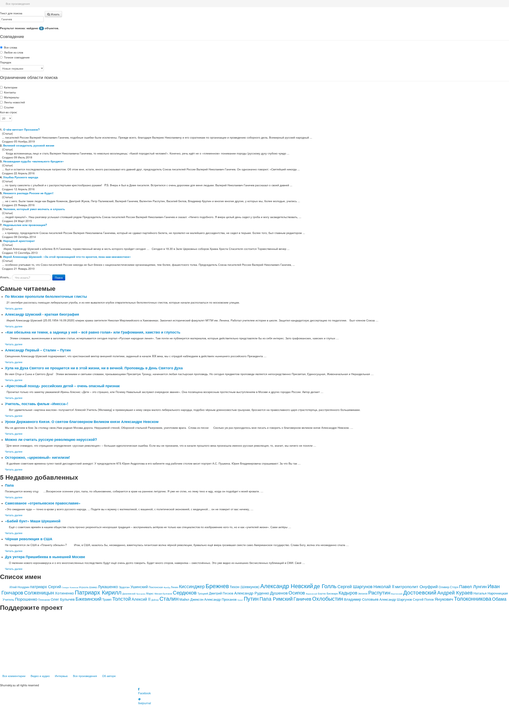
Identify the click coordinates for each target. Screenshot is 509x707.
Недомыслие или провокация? (25, 225)
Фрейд (167, 587)
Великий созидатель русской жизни (28, 145)
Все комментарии (13, 676)
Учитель (8, 599)
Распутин (379, 592)
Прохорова (140, 594)
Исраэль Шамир (88, 587)
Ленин (174, 587)
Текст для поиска (11, 13)
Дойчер (155, 599)
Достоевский (419, 592)
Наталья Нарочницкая (490, 593)
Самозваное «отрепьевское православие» (43, 502)
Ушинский (139, 586)
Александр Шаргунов (395, 599)
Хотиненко (64, 592)
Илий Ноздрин (19, 587)
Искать (54, 14)
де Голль (325, 586)
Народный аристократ (19, 241)
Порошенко (26, 599)
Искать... (5, 277)
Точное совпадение (17, 57)
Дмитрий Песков (221, 593)
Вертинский (396, 593)
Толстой (121, 598)
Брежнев (217, 586)
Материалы (11, 97)
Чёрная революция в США (28, 538)
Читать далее (13, 308)
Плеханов (44, 599)
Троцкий (202, 593)
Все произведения (85, 676)
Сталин (169, 598)
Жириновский (311, 594)
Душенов (279, 593)
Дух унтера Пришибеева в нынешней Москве (45, 556)
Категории (10, 87)
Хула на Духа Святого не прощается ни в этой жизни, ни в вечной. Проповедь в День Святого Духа (94, 367)
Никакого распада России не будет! (28, 193)
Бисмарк (332, 593)
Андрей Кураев (455, 592)
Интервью (61, 676)
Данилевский (128, 593)
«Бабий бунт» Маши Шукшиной (32, 520)
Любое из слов (13, 52)
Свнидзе (65, 587)
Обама (499, 598)
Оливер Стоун (448, 587)
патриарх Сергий (45, 586)
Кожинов (74, 587)
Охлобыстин (327, 598)
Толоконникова (472, 598)
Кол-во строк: (8, 112)
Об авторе (109, 676)
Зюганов (362, 593)
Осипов (296, 592)
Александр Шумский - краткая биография (42, 314)
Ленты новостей (14, 102)
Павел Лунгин (473, 586)
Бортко (322, 593)
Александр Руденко (251, 592)
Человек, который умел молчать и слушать (34, 209)
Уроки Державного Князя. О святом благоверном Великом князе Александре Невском (81, 421)
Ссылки (9, 107)
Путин (251, 598)
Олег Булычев (63, 599)
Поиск (59, 277)
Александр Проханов (220, 599)
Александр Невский (286, 586)
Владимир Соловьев (361, 599)
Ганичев (302, 598)
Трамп (107, 599)
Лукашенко (108, 586)
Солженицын (39, 592)
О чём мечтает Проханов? (21, 129)
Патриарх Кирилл (98, 592)
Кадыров (348, 592)
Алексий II (141, 599)
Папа (9, 485)
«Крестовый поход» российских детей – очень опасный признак (62, 385)
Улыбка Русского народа (20, 177)
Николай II (383, 586)
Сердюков (185, 592)
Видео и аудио (40, 676)
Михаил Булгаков (163, 593)
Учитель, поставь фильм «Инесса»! (36, 403)
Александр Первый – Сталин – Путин (38, 349)
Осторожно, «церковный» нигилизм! (37, 457)
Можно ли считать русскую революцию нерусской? (51, 439)
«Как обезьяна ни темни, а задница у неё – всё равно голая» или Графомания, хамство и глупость (92, 332)
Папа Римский (276, 598)
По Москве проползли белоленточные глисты (46, 296)
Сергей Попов (423, 599)
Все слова (10, 47)
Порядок (5, 62)
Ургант (240, 600)
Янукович (444, 599)
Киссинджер (192, 586)
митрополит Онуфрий (416, 586)
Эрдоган (124, 587)
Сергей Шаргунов (355, 586)
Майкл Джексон (191, 599)
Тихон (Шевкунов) (244, 586)
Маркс (150, 593)
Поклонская (156, 587)
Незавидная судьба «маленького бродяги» (33, 161)
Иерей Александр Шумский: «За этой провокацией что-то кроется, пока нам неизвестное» (67, 257)
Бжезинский (88, 598)
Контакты (10, 92)
